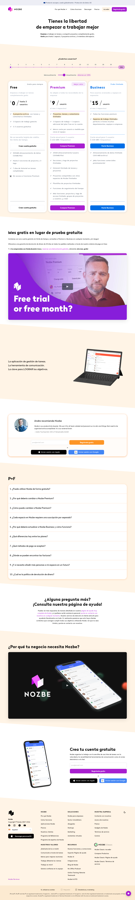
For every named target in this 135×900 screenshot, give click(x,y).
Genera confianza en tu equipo (52, 869)
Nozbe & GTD (72, 879)
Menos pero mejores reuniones (52, 857)
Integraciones (72, 861)
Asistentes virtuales (75, 836)
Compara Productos (102, 853)
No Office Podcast (74, 869)
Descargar (88, 9)
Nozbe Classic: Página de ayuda (106, 857)
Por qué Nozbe (46, 816)
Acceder (106, 9)
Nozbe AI (71, 857)
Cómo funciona (75, 9)
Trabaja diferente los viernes (51, 861)
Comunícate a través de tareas (52, 853)
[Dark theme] (124, 812)
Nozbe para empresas (75, 816)
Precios (97, 9)
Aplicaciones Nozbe (48, 824)
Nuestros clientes (47, 832)
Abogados (71, 824)
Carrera (97, 836)
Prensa (97, 824)
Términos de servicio (102, 832)
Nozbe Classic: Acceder (103, 849)
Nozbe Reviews (13, 879)
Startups (71, 828)
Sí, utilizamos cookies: (48, 890)
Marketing (71, 832)
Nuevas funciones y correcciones (79, 849)
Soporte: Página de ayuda (77, 853)
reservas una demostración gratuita (55, 249)
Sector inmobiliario (74, 820)
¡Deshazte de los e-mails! (50, 849)
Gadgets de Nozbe (101, 828)
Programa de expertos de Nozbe (52, 840)
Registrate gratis (119, 9)
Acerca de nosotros (101, 820)
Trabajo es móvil (47, 865)
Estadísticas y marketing (86, 890)
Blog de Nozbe (73, 865)
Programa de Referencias (50, 836)
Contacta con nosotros (103, 816)
